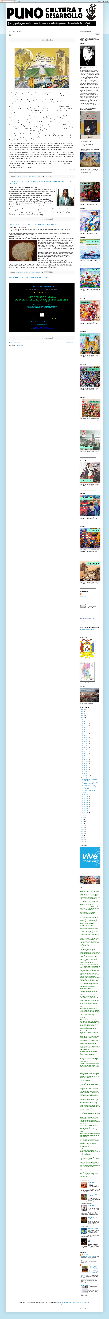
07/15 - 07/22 (85, 755)
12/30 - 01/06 (85, 812)
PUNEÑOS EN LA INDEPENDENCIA (89, 1256)
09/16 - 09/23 (85, 769)
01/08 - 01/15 (85, 721)
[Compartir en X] (49, 40)
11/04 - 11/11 (85, 796)
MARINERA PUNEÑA (93, 1228)
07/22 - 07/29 (85, 757)
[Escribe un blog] (47, 40)
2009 (82, 712)
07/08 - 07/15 (85, 753)
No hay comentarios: (36, 39)
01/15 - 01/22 (85, 723)
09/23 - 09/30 (85, 771)
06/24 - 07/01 (85, 751)
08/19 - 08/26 (85, 763)
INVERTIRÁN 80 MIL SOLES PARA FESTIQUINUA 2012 (32, 224)
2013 (82, 815)
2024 (82, 837)
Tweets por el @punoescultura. (87, 629)
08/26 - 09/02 (85, 765)
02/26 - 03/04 (85, 731)
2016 (82, 821)
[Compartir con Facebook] (50, 40)
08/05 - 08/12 (85, 759)
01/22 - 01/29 (85, 725)
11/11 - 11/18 (85, 798)
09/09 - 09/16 (85, 767)
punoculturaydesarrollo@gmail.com (66, 1302)
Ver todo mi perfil (83, 596)
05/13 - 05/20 (85, 739)
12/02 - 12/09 (85, 804)
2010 (82, 713)
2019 (82, 827)
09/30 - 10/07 (85, 773)
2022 (82, 833)
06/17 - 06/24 (85, 749)
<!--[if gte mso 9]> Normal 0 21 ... (89, 790)
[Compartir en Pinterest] (52, 40)
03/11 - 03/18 (85, 733)
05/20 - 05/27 (85, 741)
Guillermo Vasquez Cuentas (88, 594)
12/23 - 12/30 (85, 811)
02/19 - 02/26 (85, 729)
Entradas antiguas (70, 342)
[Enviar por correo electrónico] (46, 40)
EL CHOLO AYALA (85, 1285)
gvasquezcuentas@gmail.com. (82, 1302)
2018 (82, 825)
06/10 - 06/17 (85, 747)
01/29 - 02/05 (85, 727)
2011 (82, 715)
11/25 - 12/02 (85, 802)
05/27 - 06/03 (85, 743)
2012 (82, 717)
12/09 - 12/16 (85, 806)
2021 (82, 831)
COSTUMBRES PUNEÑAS (91, 1183)
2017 (82, 823)
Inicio (43, 342)
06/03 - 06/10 (85, 745)
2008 (82, 709)
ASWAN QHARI (85, 1255)
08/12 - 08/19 (85, 761)
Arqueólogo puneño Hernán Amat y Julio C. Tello (29, 277)
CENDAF (83, 1265)
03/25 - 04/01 (85, 735)
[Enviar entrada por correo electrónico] (43, 39)
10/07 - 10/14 (85, 775)
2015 (82, 819)
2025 (82, 839)
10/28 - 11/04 (85, 794)
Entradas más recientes (14, 342)
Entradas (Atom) (19, 345)
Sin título (84, 792)
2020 (82, 829)
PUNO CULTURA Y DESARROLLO (87, 618)
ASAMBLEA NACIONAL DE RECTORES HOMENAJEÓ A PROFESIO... (89, 787)
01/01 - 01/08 (85, 719)
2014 (82, 817)
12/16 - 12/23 (85, 808)
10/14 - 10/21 (85, 777)
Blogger (85, 1308)
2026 (82, 841)
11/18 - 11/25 (85, 800)
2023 (82, 835)
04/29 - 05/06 (85, 737)
